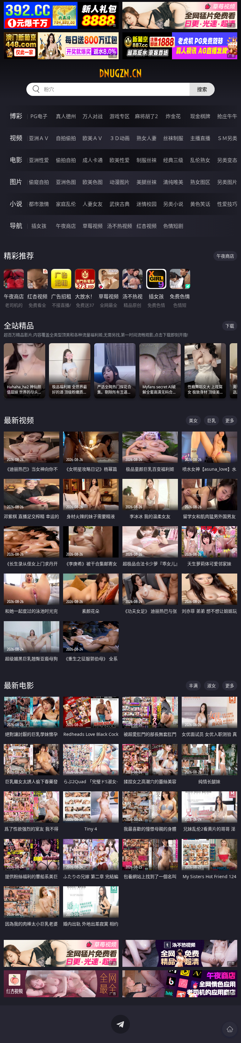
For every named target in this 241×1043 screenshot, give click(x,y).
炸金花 (173, 116)
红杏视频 (147, 226)
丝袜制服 (173, 138)
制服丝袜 (147, 160)
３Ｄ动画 (120, 138)
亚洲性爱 (39, 160)
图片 (16, 182)
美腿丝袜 (147, 182)
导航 (16, 226)
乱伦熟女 (200, 160)
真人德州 (66, 116)
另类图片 (227, 182)
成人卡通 (93, 160)
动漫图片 (120, 182)
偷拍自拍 (66, 160)
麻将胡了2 (146, 116)
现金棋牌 (200, 116)
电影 (16, 160)
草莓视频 (93, 226)
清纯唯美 (173, 182)
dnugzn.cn (120, 73)
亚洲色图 (66, 182)
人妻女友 (93, 204)
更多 (229, 420)
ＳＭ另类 (227, 138)
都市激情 (39, 204)
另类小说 (173, 204)
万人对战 (93, 116)
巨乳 (211, 420)
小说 (16, 204)
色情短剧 (173, 226)
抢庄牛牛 (227, 116)
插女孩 (38, 226)
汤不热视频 (119, 226)
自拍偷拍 (66, 138)
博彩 (16, 116)
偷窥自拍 (39, 182)
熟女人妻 (147, 138)
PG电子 (38, 116)
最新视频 (19, 420)
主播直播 (200, 138)
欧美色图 (93, 182)
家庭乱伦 (66, 204)
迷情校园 (147, 204)
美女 (193, 420)
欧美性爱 (120, 160)
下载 (229, 326)
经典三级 (173, 160)
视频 (16, 138)
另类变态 (227, 160)
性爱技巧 (227, 204)
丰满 (193, 686)
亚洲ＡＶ (39, 138)
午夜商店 (66, 226)
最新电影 (19, 685)
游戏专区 (120, 116)
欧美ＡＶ (93, 138)
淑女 (211, 686)
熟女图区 (200, 182)
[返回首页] (229, 1029)
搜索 (202, 89)
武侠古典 (120, 204)
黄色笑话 (200, 204)
